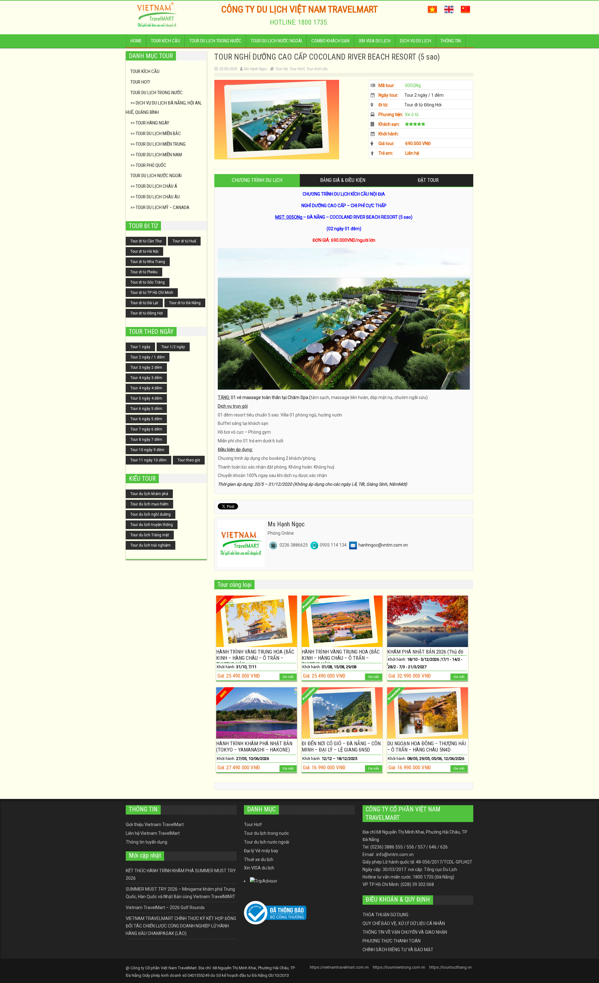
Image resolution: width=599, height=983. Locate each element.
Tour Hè (281, 68)
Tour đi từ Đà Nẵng (185, 303)
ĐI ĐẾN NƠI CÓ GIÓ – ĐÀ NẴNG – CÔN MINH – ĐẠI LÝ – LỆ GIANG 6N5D (341, 746)
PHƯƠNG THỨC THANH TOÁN (392, 940)
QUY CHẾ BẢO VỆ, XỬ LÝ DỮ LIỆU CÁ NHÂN (404, 923)
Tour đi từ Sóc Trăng (147, 282)
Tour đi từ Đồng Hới (146, 313)
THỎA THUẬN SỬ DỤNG (385, 914)
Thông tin (451, 41)
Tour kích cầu (165, 41)
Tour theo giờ (189, 460)
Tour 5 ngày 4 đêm (146, 398)
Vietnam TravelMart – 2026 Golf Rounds (165, 907)
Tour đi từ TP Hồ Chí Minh (151, 292)
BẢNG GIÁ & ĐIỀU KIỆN (342, 180)
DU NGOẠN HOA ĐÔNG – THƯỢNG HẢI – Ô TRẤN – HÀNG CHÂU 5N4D (426, 746)
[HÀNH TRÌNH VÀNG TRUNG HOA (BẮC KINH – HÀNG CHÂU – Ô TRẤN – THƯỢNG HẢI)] (256, 621)
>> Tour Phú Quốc (148, 165)
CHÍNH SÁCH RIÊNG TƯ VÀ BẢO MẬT (398, 949)
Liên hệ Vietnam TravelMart (153, 833)
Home (136, 41)
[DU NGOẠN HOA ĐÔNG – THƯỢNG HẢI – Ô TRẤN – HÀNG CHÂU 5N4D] (427, 713)
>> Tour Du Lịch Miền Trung (158, 144)
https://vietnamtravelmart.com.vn (339, 967)
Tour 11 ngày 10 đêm (148, 460)
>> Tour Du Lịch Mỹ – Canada (159, 207)
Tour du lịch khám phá (149, 494)
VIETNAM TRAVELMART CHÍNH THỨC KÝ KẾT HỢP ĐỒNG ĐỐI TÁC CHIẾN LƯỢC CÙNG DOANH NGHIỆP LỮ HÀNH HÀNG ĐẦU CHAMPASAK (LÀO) (181, 926)
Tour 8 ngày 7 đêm (146, 439)
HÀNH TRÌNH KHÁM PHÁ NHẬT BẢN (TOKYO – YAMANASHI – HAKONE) (254, 746)
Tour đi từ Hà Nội (144, 251)
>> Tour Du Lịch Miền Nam (156, 155)
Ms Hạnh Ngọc (255, 68)
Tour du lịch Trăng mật (149, 535)
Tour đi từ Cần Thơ (146, 241)
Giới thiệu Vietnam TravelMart (155, 824)
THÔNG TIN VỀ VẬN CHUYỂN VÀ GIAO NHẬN (405, 932)
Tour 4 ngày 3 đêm (146, 378)
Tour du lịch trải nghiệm (150, 545)
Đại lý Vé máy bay (261, 850)
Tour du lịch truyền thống (151, 525)
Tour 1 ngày (140, 347)
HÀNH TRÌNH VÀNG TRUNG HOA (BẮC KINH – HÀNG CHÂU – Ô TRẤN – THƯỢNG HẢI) (255, 658)
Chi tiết (288, 676)
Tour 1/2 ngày (173, 347)
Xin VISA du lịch (375, 41)
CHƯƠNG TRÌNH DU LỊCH (257, 180)
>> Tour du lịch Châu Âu (155, 197)
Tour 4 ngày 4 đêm (146, 388)
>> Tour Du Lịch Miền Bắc (155, 133)
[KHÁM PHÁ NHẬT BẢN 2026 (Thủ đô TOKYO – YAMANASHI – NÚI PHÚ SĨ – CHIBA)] (427, 621)
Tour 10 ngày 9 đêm (147, 450)
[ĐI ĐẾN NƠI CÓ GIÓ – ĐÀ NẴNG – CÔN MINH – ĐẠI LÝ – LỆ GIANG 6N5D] (342, 713)
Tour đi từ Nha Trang (147, 262)
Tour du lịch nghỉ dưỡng (150, 514)
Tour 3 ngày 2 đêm (146, 367)
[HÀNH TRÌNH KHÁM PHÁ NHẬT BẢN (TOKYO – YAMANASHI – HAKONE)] (256, 713)
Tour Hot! (140, 82)
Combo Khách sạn (330, 41)
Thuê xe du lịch (258, 859)
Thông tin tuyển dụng (146, 841)
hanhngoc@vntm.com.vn (383, 545)
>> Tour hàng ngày (149, 123)
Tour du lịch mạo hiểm (149, 504)
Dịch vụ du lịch (415, 41)
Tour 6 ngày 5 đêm (146, 408)
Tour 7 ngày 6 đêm (146, 429)
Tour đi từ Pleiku (144, 272)
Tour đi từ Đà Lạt (144, 303)
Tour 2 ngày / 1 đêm (147, 357)
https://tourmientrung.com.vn (399, 967)
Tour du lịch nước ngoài (276, 41)
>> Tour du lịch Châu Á (153, 186)
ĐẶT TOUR (428, 180)
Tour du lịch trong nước (215, 41)
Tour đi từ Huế (184, 241)
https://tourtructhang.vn (450, 967)
